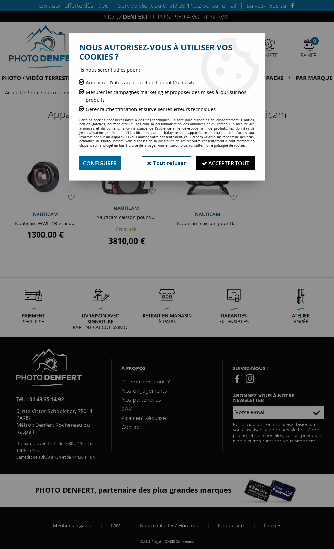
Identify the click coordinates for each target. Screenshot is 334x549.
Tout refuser (168, 163)
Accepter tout (228, 163)
